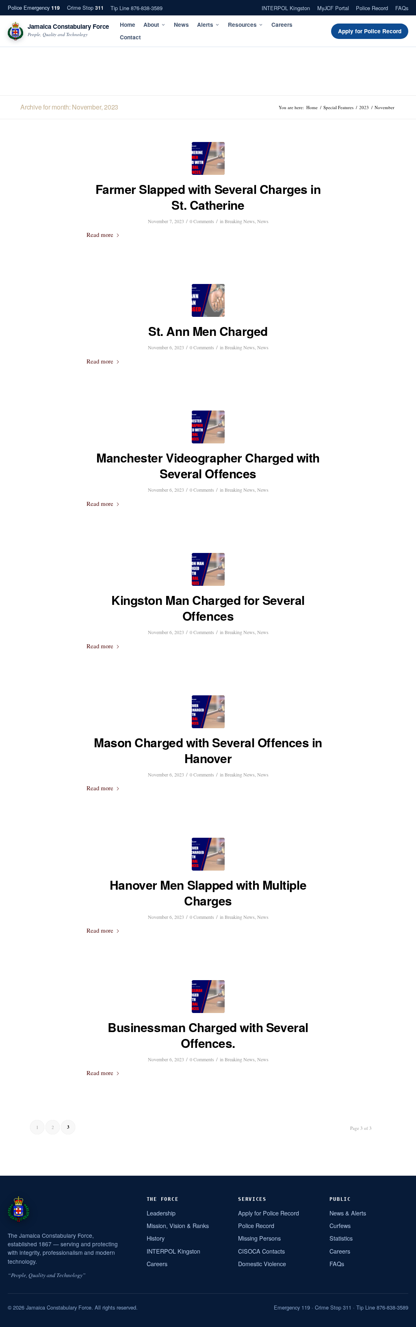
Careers (281, 24)
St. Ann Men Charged (207, 331)
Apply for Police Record (369, 31)
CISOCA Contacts (261, 1251)
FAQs (401, 8)
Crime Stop (85, 7)
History (156, 1238)
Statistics (341, 1238)
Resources (242, 24)
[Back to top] (399, 1317)
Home (127, 24)
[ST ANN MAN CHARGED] (208, 300)
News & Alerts (347, 1213)
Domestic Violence (262, 1263)
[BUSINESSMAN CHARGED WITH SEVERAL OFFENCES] (208, 996)
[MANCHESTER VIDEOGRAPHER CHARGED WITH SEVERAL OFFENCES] (208, 427)
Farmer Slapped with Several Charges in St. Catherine (208, 196)
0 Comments (202, 221)
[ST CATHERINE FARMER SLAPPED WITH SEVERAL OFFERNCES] (208, 158)
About (151, 24)
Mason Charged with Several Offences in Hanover (208, 750)
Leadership (161, 1213)
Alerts (205, 24)
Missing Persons (259, 1238)
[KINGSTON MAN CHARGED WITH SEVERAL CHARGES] (208, 569)
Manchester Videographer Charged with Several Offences (208, 465)
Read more (100, 234)
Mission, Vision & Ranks (178, 1225)
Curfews (340, 1225)
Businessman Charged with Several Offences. (208, 1035)
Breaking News (240, 221)
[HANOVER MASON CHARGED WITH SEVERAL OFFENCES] (208, 711)
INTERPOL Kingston (286, 8)
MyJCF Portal (333, 8)
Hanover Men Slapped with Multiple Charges (208, 892)
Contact (130, 37)
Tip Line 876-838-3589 (136, 8)
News (181, 24)
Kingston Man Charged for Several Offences (208, 607)
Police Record (372, 8)
